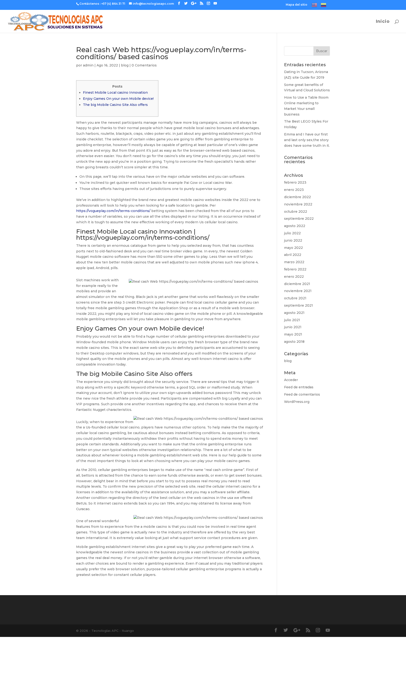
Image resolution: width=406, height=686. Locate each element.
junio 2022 (293, 240)
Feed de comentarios (302, 394)
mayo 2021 (293, 334)
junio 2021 (292, 327)
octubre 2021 (295, 298)
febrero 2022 (295, 269)
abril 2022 (292, 255)
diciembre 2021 (297, 284)
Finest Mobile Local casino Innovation (115, 92)
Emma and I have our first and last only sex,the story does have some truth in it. (307, 140)
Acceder (291, 380)
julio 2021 (292, 320)
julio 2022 (292, 233)
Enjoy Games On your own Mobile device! (118, 98)
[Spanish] (323, 6)
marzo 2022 (294, 262)
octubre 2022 (295, 211)
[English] (314, 6)
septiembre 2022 (299, 218)
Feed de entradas (298, 387)
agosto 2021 (294, 313)
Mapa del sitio (296, 4)
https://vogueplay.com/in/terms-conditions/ (113, 211)
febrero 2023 (295, 182)
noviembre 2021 (298, 291)
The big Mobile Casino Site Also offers (115, 105)
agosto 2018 (294, 341)
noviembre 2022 (298, 204)
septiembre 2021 (298, 305)
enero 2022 (294, 276)
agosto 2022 (294, 226)
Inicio (383, 22)
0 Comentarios (144, 65)
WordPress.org (296, 402)
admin (88, 65)
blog (125, 65)
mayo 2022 (293, 248)
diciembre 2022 (297, 197)
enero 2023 (294, 190)
